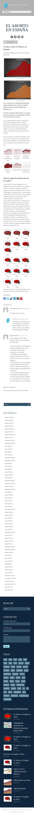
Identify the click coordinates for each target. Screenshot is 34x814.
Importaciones (20, 684)
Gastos (17, 681)
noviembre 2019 (9, 457)
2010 (5, 659)
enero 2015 (8, 544)
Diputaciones (7, 674)
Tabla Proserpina (20, 788)
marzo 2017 (8, 503)
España (6, 681)
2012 (15, 659)
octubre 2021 (8, 432)
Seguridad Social (24, 695)
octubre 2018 (8, 486)
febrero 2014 (8, 569)
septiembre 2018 (9, 489)
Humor (12, 684)
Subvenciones (7, 699)
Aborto (27, 663)
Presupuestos (14, 695)
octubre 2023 (8, 426)
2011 (10, 659)
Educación (15, 674)
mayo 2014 (8, 561)
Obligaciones (17, 692)
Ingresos (13, 688)
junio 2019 (7, 466)
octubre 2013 (8, 581)
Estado (11, 681)
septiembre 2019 (9, 460)
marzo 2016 (8, 523)
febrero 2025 (8, 420)
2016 (10, 663)
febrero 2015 (8, 541)
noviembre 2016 (9, 509)
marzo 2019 (8, 472)
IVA (5, 692)
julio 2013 (7, 587)
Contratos (6, 670)
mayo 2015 (8, 535)
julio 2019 (7, 463)
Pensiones (6, 695)
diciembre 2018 (9, 480)
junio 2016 (7, 518)
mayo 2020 (8, 449)
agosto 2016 (8, 515)
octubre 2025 (8, 417)
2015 (5, 663)
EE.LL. (22, 674)
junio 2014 (7, 558)
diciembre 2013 (9, 575)
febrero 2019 (8, 475)
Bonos (13, 666)
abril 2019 (7, 469)
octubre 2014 (8, 552)
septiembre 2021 (9, 434)
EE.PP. (12, 677)
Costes (12, 670)
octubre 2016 (8, 512)
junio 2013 (7, 590)
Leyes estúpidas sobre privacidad (17, 811)
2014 (25, 659)
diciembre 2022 (9, 429)
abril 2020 (7, 452)
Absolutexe (15, 319)
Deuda (26, 670)
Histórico (6, 684)
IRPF (19, 688)
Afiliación (6, 666)
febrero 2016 (8, 526)
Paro (24, 692)
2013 (20, 659)
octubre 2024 (8, 423)
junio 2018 (7, 492)
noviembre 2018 (9, 483)
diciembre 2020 (9, 440)
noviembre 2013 (9, 578)
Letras (10, 692)
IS (23, 688)
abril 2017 (7, 500)
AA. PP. (21, 663)
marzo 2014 (8, 567)
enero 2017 (8, 506)
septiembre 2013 (9, 584)
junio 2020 (7, 446)
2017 (15, 663)
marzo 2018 (8, 495)
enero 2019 (8, 477)
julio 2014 (7, 555)
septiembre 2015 (9, 532)
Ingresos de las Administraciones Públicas (20, 771)
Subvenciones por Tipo (22, 780)
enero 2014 (8, 572)
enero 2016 (8, 529)
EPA (23, 677)
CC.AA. (19, 666)
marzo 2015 (8, 538)
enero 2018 (8, 498)
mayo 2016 (8, 521)
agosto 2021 (8, 437)
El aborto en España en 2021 (13, 754)
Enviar (6, 646)
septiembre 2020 (9, 443)
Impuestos (6, 688)
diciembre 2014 (9, 546)
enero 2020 (8, 454)
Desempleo (19, 670)
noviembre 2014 (9, 549)
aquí (10, 109)
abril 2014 (7, 564)
